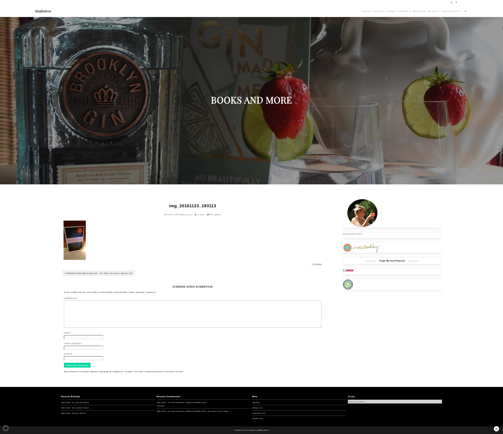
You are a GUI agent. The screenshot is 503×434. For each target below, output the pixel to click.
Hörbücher (404, 11)
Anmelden (256, 402)
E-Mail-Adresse (73, 343)
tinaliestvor (43, 11)
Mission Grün (419, 11)
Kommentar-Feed (258, 413)
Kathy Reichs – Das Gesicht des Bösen (75, 408)
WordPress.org (257, 418)
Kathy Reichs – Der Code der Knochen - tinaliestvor (175, 402)
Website (68, 354)
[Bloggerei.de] (348, 270)
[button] (6, 428)
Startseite (367, 11)
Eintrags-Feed (257, 408)
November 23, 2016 (184, 214)
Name (67, 333)
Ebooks (391, 11)
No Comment (215, 214)
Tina (202, 214)
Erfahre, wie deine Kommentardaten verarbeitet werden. (154, 371)
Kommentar (71, 298)
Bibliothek (379, 11)
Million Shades (263, 430)
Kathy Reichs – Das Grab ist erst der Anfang (212, 411)
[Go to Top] (496, 428)
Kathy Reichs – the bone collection (73, 413)
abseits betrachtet (450, 11)
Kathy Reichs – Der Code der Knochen (75, 402)
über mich (432, 11)
